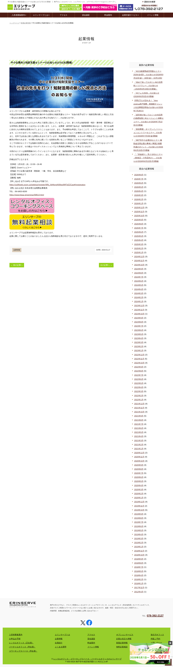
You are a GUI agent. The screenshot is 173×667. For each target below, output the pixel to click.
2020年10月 (139, 461)
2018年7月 (138, 567)
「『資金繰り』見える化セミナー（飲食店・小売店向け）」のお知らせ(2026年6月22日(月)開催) (148, 157)
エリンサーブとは (40, 15)
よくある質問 (60, 647)
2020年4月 (138, 485)
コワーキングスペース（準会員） (23, 651)
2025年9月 (138, 220)
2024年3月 (138, 293)
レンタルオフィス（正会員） (21, 643)
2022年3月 (138, 391)
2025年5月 (138, 236)
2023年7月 (138, 326)
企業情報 (58, 639)
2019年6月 (138, 526)
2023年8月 (138, 322)
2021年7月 (138, 424)
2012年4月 (138, 592)
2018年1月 (138, 583)
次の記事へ (106, 265)
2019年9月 (138, 514)
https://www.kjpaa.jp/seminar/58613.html (26, 195)
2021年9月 (138, 416)
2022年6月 (138, 379)
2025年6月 (138, 232)
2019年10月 (139, 510)
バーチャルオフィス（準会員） (22, 647)
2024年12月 (139, 256)
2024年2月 (138, 297)
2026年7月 (138, 179)
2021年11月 (139, 408)
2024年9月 (138, 269)
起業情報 (17, 250)
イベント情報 (152, 15)
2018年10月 (139, 555)
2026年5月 (138, 187)
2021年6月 (138, 428)
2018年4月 (138, 575)
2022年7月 (138, 375)
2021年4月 (138, 436)
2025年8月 (138, 224)
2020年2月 (138, 493)
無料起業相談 (122, 647)
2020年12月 (139, 453)
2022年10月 (139, 363)
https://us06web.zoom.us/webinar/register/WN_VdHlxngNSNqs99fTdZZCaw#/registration (47, 185)
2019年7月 (138, 522)
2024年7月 (138, 277)
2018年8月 (138, 563)
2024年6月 (138, 281)
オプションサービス (124, 635)
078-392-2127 (155, 615)
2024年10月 (139, 265)
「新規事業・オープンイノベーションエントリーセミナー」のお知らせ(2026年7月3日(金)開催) (148, 132)
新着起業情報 (26, 23)
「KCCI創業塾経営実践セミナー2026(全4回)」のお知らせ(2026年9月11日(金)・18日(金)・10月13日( (148, 74)
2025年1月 (138, 252)
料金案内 (108, 15)
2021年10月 (139, 412)
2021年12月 (139, 404)
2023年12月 (139, 305)
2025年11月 (139, 212)
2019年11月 (139, 506)
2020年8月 (138, 469)
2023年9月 (138, 318)
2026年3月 (138, 195)
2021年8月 (138, 420)
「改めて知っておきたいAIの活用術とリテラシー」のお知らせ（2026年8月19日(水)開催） (147, 85)
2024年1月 (138, 301)
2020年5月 (138, 481)
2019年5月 (138, 530)
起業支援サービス (129, 15)
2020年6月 (138, 477)
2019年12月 (139, 502)
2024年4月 (138, 289)
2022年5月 (138, 383)
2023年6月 (138, 330)
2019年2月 (138, 543)
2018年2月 (138, 579)
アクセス (63, 15)
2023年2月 (138, 346)
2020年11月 (139, 457)
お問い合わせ (156, 643)
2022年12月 (139, 355)
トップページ (14, 23)
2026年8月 (138, 175)
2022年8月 (138, 371)
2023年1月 (138, 350)
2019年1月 (138, 547)
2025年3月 (138, 244)
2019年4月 (138, 534)
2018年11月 (139, 551)
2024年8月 (138, 273)
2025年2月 (138, 248)
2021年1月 (138, 449)
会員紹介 (58, 643)
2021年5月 (138, 432)
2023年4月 (138, 338)
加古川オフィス (157, 635)
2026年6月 (138, 183)
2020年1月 (138, 498)
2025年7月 (138, 228)
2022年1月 (138, 400)
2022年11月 (139, 359)
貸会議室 (86, 15)
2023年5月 (138, 334)
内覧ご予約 (155, 639)
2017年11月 (139, 587)
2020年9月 (138, 465)
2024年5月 (138, 285)
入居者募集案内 (18, 15)
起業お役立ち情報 (123, 639)
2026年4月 (138, 191)
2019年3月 (138, 538)
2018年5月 (138, 571)
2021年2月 (138, 444)
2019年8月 (138, 518)
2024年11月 (139, 261)
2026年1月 (138, 203)
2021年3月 (138, 440)
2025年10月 (139, 216)
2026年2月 (138, 199)
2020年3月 (138, 489)
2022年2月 (138, 395)
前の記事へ (17, 265)
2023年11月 (139, 310)
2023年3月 (138, 342)
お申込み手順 (14, 639)
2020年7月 (138, 473)
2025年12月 (139, 207)
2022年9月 (138, 367)
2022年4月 (138, 387)
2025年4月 (138, 240)
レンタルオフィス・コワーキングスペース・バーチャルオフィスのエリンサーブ (87, 659)
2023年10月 (139, 314)
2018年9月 (138, 559)
